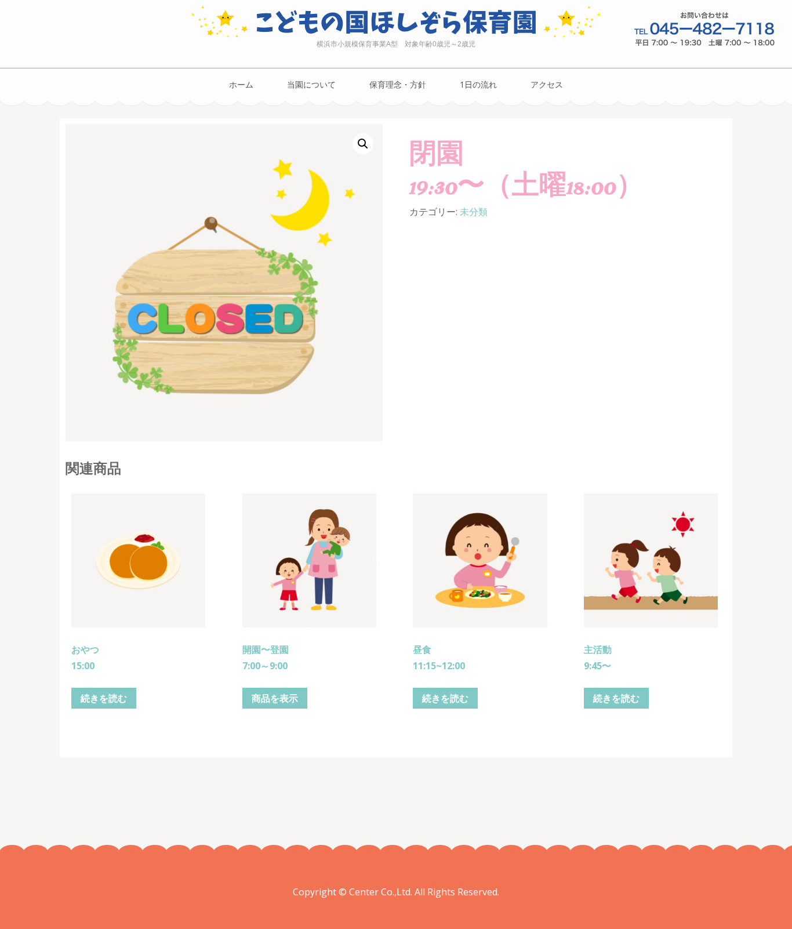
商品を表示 (275, 698)
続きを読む (104, 698)
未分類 (474, 211)
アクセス (547, 84)
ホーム (241, 84)
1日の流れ (478, 84)
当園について (311, 84)
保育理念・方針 (397, 84)
